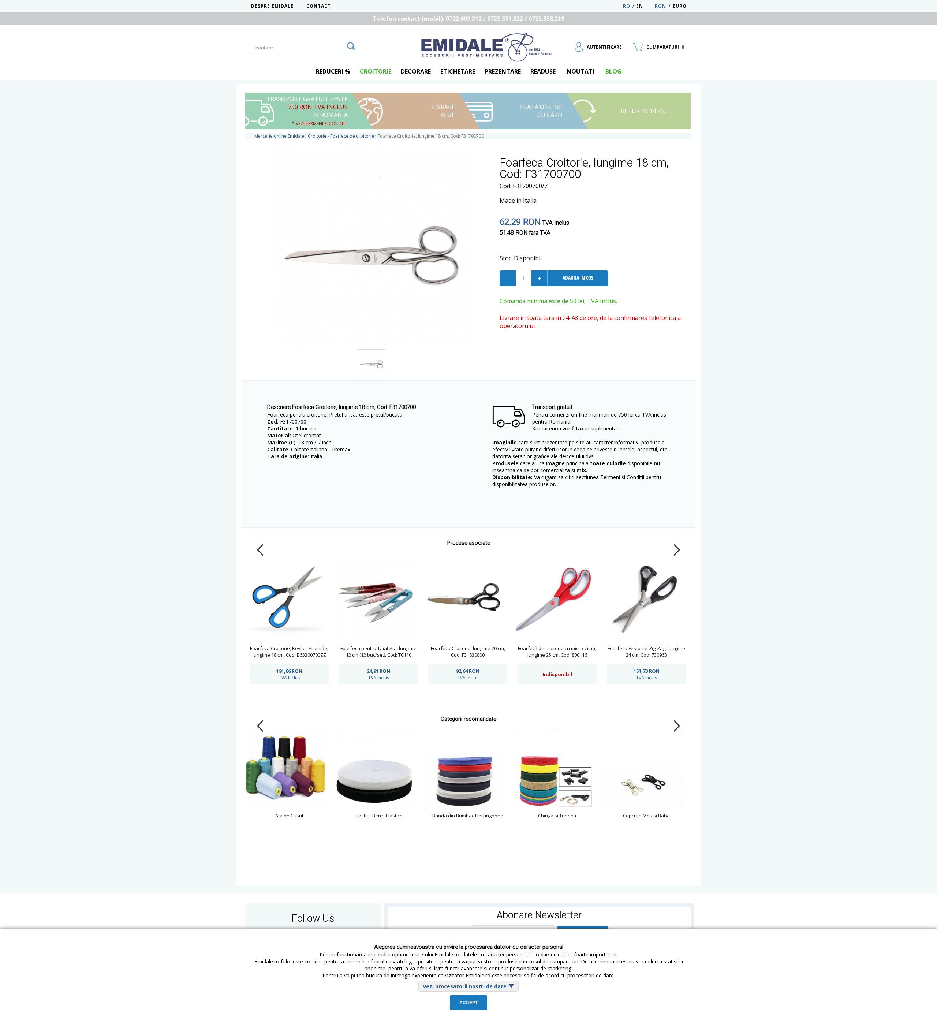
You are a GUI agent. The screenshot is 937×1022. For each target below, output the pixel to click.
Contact (318, 6)
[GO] (351, 45)
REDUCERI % (333, 71)
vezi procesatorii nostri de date (465, 986)
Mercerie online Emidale (279, 136)
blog (613, 71)
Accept (468, 1002)
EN (644, 6)
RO (626, 6)
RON (660, 6)
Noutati (580, 71)
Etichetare (457, 71)
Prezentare (503, 71)
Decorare (416, 71)
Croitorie (375, 71)
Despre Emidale (272, 6)
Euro (680, 6)
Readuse (543, 71)
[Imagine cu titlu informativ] (371, 363)
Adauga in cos (578, 277)
